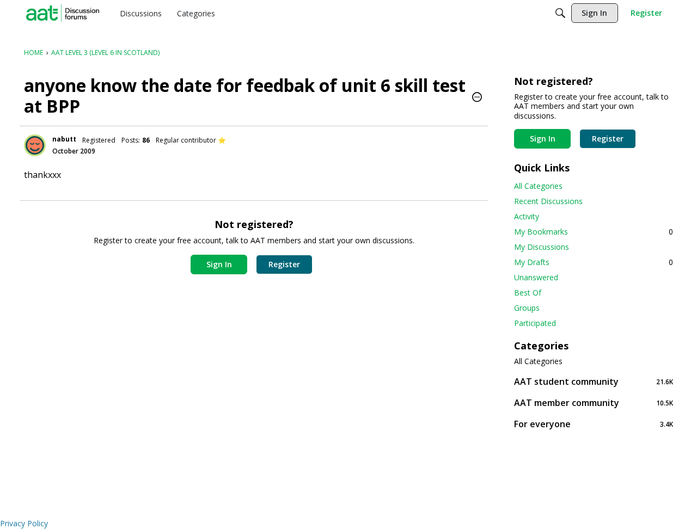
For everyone (593, 423)
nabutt (64, 139)
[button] (477, 98)
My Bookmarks (593, 231)
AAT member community (593, 402)
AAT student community (593, 381)
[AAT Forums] (62, 13)
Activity (526, 216)
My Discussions (541, 247)
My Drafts (593, 262)
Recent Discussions (548, 201)
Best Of (527, 292)
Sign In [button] (219, 264)
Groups (527, 308)
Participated (535, 323)
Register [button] (284, 264)
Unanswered (536, 277)
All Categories (538, 186)
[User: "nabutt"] (35, 145)
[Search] (560, 13)
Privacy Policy (24, 523)
